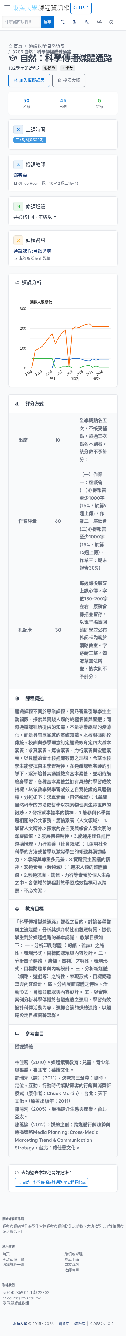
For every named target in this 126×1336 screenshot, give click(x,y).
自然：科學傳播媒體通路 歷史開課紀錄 (54, 1182)
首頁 (17, 45)
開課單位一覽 (13, 1259)
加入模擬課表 (32, 80)
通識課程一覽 (13, 1264)
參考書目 (34, 1033)
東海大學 (20, 1323)
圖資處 (63, 1323)
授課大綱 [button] (71, 80)
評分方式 (34, 403)
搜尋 (47, 22)
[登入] (75, 22)
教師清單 (71, 1270)
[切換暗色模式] (111, 22)
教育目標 (34, 909)
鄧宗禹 (20, 175)
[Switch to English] (87, 22)
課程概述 (34, 698)
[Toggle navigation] (7, 8)
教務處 (79, 1323)
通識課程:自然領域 (46, 45)
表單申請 (71, 1259)
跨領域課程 (73, 1254)
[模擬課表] (62, 22)
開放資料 (71, 1264)
